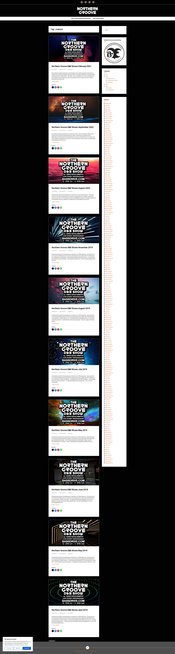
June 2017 (107, 310)
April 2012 (107, 428)
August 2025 (108, 122)
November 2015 (108, 346)
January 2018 (108, 296)
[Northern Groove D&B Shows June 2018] (74, 473)
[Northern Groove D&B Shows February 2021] (74, 50)
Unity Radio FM (111, 90)
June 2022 (107, 195)
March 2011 (108, 453)
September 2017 (109, 304)
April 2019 (107, 267)
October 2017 (108, 302)
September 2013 (109, 396)
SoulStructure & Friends (113, 80)
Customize (9, 648)
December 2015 (108, 344)
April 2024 (107, 153)
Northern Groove (111, 78)
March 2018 (108, 292)
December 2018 (108, 275)
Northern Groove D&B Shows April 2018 (70, 610)
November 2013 (108, 392)
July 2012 (107, 422)
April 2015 (107, 359)
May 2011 (107, 449)
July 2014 (107, 376)
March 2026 (108, 111)
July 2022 (107, 193)
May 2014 (107, 380)
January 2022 (108, 204)
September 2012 (109, 419)
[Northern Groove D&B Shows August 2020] (74, 172)
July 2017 (107, 308)
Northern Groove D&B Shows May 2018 (69, 550)
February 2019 (108, 271)
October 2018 (108, 279)
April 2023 (107, 176)
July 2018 (107, 285)
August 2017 (108, 306)
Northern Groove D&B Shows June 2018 (70, 489)
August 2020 (108, 237)
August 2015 (108, 352)
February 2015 (108, 363)
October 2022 (108, 187)
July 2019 (107, 262)
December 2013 (108, 390)
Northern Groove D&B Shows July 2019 (69, 369)
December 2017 (108, 298)
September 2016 (109, 327)
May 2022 (107, 197)
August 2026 (108, 103)
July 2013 (107, 399)
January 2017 (108, 319)
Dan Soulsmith (62, 69)
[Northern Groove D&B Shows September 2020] (74, 111)
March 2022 (108, 200)
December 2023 (108, 160)
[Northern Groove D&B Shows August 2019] (74, 292)
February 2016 (108, 340)
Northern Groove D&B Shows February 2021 (71, 66)
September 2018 (109, 281)
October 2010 (108, 461)
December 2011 (108, 436)
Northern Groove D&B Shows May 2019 (69, 430)
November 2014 (108, 369)
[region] (18, 644)
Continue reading (57, 82)
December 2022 (108, 183)
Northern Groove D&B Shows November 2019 (72, 247)
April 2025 (107, 130)
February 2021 (108, 225)
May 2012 (107, 426)
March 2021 (108, 223)
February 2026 (108, 113)
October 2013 (108, 394)
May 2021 (107, 220)
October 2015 (108, 348)
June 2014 (107, 378)
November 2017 (108, 300)
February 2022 (108, 202)
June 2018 (107, 287)
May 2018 (107, 288)
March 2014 (108, 384)
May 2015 (107, 357)
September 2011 (109, 441)
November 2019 (108, 254)
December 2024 (108, 137)
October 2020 (108, 233)
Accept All (27, 648)
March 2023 (108, 178)
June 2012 (107, 424)
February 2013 (108, 409)
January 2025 (108, 135)
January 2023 (108, 181)
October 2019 (108, 256)
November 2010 (108, 459)
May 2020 (107, 243)
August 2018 (108, 283)
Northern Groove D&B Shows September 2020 (72, 127)
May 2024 (107, 151)
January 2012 (108, 434)
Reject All (18, 648)
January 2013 (108, 411)
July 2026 (107, 105)
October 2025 (108, 118)
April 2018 (107, 290)
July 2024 (107, 147)
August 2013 (108, 397)
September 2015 (109, 350)
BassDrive (70, 69)
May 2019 (107, 266)
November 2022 (108, 185)
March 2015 (108, 361)
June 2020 (107, 241)
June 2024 (107, 149)
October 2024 (108, 141)
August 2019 (108, 260)
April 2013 (107, 405)
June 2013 (107, 401)
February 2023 (108, 179)
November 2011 (108, 438)
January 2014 (108, 388)
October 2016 (108, 325)
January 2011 (108, 457)
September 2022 (109, 189)
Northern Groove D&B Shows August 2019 (71, 308)
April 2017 (107, 313)
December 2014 (108, 367)
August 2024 (108, 145)
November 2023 (108, 162)
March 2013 (108, 407)
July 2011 (107, 445)
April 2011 (107, 451)
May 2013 (107, 403)
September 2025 (109, 120)
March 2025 (108, 132)
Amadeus (93, 651)
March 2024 (108, 155)
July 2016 (107, 331)
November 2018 (108, 277)
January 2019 (108, 273)
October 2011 (108, 440)
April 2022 (107, 199)
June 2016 (107, 332)
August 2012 (108, 420)
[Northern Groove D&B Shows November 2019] (74, 231)
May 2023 (107, 174)
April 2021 (107, 222)
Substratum (110, 82)
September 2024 (109, 143)
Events (106, 76)
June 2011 (107, 447)
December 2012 (108, 413)
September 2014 (109, 373)
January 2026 (108, 114)
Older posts (52, 641)
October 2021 (108, 210)
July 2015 (107, 353)
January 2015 (108, 365)
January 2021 (108, 227)
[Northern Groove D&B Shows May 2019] (74, 414)
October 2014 (108, 371)
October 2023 (108, 164)
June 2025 (107, 126)
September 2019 (109, 258)
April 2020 (107, 244)
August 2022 (108, 191)
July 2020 (107, 239)
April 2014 (107, 382)
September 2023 (109, 166)
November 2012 (108, 415)
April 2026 (107, 109)
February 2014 (108, 386)
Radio (106, 86)
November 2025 (108, 116)
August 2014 (108, 375)
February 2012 (108, 432)
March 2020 (108, 246)
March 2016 (108, 338)
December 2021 (108, 206)
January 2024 (108, 158)
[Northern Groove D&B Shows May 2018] (74, 534)
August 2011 (108, 443)
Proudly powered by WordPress (80, 651)
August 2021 (108, 214)
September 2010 (109, 463)
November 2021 (108, 208)
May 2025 (107, 128)
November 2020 (108, 231)
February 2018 (108, 294)
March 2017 (108, 315)
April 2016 (107, 336)
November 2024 (108, 139)
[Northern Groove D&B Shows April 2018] (74, 593)
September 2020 (109, 235)
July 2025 (107, 124)
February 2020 (108, 248)
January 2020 (108, 250)
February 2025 (108, 134)
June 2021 (107, 218)
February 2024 (108, 157)
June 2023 (107, 172)
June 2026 (107, 107)
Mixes (106, 84)
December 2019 (108, 252)
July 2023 (107, 170)
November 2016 (108, 323)
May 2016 (107, 334)
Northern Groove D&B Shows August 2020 (71, 188)
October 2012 (108, 417)
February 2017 (108, 317)
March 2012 (108, 430)
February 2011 (108, 455)
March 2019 (108, 269)
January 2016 (108, 342)
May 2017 (107, 311)
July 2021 (107, 216)
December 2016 (108, 321)
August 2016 (108, 329)
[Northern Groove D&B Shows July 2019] (74, 353)
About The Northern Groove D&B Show (81, 18)
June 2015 (107, 355)
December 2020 (108, 229)
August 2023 (108, 168)
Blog (106, 74)
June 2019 (107, 264)
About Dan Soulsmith (98, 18)
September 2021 (109, 212)
